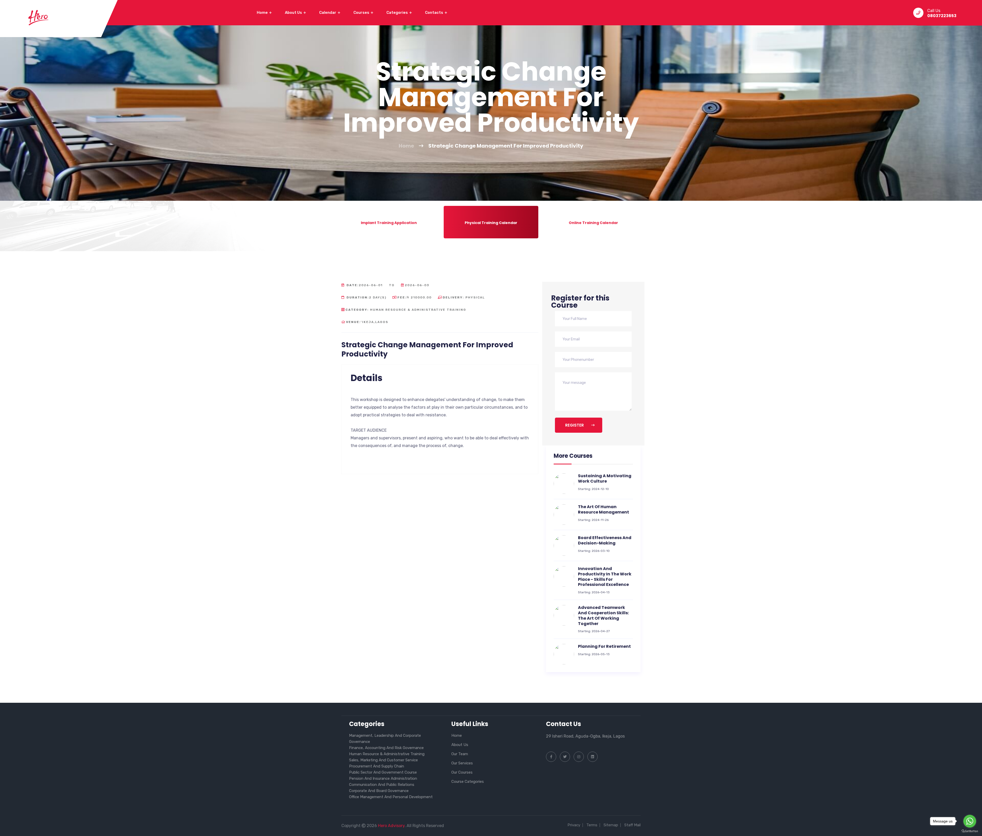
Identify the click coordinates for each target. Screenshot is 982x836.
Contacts (434, 12)
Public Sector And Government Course (383, 772)
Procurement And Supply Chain (376, 766)
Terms (591, 825)
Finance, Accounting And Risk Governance (386, 747)
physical (464, 297)
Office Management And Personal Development (391, 797)
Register (575, 425)
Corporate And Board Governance (379, 790)
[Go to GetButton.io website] (970, 830)
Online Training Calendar (593, 222)
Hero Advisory (391, 825)
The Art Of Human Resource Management (603, 509)
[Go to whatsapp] (969, 821)
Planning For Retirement (604, 646)
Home (263, 12)
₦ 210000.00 (414, 297)
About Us (294, 12)
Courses (361, 12)
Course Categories (467, 781)
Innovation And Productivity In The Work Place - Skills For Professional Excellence (604, 576)
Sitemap (611, 825)
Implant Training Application (389, 222)
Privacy (573, 825)
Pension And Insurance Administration (383, 778)
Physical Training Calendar (491, 222)
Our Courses (462, 772)
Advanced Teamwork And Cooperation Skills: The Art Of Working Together (603, 615)
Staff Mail (632, 825)
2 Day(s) (366, 297)
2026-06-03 (417, 285)
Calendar (328, 12)
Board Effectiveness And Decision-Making (604, 540)
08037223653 (941, 16)
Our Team (459, 754)
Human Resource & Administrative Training (405, 309)
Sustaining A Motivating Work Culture (604, 478)
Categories (397, 12)
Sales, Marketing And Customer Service (383, 760)
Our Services (462, 763)
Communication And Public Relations (381, 784)
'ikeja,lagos (367, 322)
